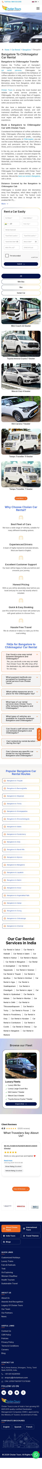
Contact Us (6, 1331)
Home (7, 50)
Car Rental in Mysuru (28, 958)
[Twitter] (10, 1392)
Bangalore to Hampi (14, 903)
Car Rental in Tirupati (12, 974)
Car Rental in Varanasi (25, 970)
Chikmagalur (28, 139)
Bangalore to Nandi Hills (15, 849)
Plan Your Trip (39, 734)
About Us (5, 1298)
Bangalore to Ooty (13, 842)
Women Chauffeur (9, 1276)
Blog (3, 1353)
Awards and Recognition (12, 1301)
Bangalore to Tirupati (15, 781)
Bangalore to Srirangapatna (17, 811)
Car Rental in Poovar (20, 1011)
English (6, 1427)
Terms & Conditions (10, 1346)
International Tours (31, 1228)
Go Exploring (7, 1272)
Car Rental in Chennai (21, 1027)
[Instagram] (23, 1392)
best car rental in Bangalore (29, 176)
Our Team (5, 1309)
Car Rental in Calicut (12, 950)
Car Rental (16, 50)
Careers (5, 1349)
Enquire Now (19, 1104)
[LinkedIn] (3, 1392)
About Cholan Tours (11, 1228)
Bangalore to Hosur (14, 888)
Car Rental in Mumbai (21, 998)
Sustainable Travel (9, 1283)
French (29, 1427)
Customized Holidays (10, 1257)
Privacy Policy (7, 1342)
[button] (21, 8)
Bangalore (27, 50)
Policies (4, 1338)
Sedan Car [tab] (21, 293)
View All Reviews (21, 1189)
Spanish (17, 1427)
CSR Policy (6, 1335)
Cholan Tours (6, 90)
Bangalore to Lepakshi (15, 872)
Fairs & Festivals (8, 1265)
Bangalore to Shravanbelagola (18, 819)
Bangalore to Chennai (15, 926)
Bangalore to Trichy (14, 803)
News (3, 1316)
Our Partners (6, 1313)
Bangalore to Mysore (14, 857)
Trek (3, 1268)
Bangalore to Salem (14, 826)
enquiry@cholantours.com (16, 1377)
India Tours (10, 1236)
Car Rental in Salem (21, 954)
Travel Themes (32, 1236)
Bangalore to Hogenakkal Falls (18, 895)
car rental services (11, 70)
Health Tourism (8, 1280)
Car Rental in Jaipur (24, 990)
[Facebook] (16, 1392)
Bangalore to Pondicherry (16, 834)
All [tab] (21, 276)
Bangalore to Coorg (14, 911)
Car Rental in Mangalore (15, 962)
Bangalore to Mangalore (16, 865)
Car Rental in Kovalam (20, 1019)
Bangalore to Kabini (14, 880)
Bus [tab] (21, 287)
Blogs (8, 1242)
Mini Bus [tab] (21, 282)
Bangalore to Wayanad (15, 796)
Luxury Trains (7, 1261)
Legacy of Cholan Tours (12, 1305)
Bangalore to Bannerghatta (17, 788)
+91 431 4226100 (12, 1374)
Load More (19, 498)
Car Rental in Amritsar (23, 978)
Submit (19, 264)
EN (36, 2)
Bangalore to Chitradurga (16, 918)
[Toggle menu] (38, 8)
